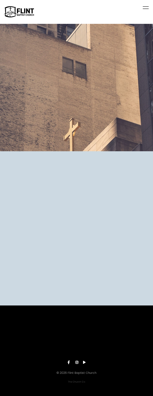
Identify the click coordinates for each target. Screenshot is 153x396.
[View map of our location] (95, 325)
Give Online (134, 346)
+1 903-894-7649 (57, 346)
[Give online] (133, 325)
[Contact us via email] (19, 325)
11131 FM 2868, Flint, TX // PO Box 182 (95, 348)
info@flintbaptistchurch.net (19, 346)
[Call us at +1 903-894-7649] (57, 325)
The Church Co (76, 381)
